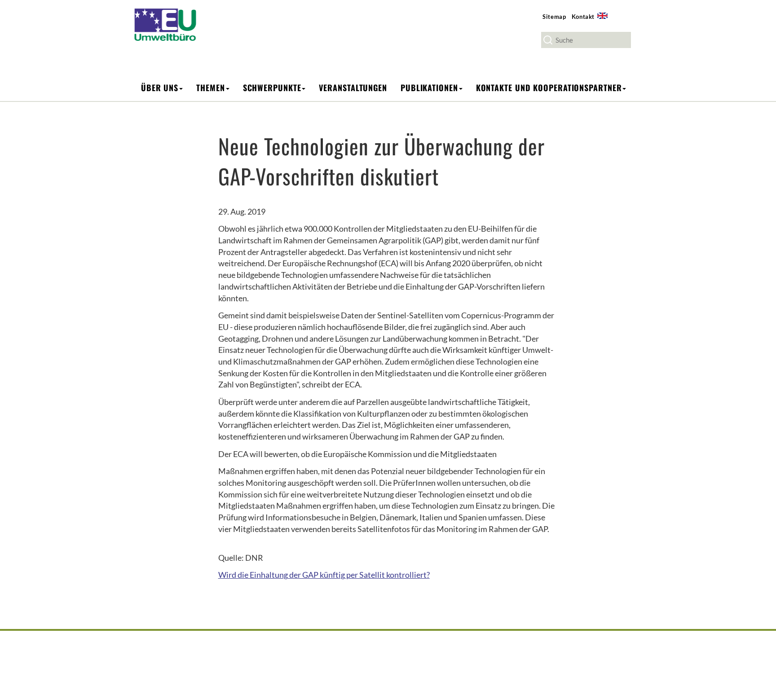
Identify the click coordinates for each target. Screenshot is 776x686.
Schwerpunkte (272, 87)
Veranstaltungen (353, 87)
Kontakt (583, 16)
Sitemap (554, 16)
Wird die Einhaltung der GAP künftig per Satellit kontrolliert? (324, 575)
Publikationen (429, 87)
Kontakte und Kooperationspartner (549, 87)
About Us (605, 21)
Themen (210, 87)
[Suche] (547, 40)
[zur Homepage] (171, 24)
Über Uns (159, 87)
